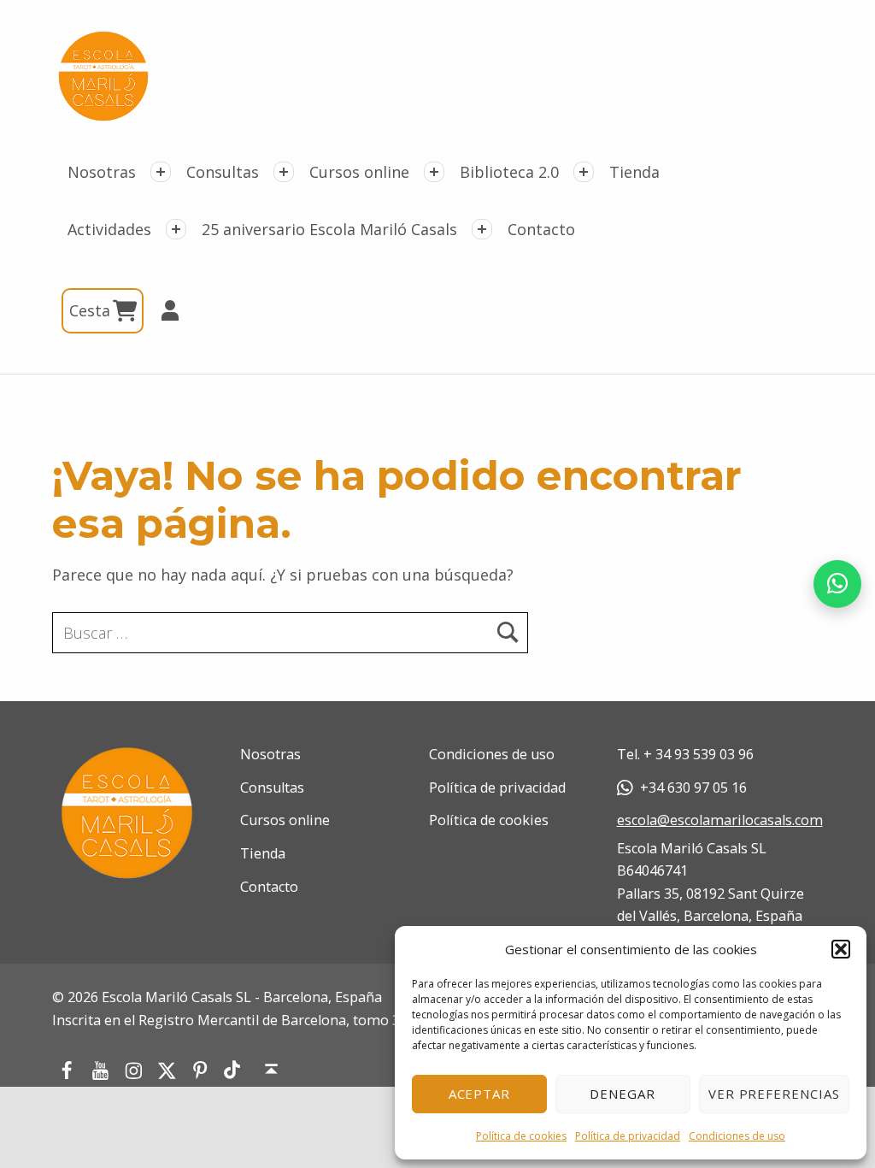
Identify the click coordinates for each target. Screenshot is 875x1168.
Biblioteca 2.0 (509, 172)
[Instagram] (133, 1069)
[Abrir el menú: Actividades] (176, 229)
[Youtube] (100, 1069)
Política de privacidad (627, 1136)
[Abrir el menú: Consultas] (283, 172)
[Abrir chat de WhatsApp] (837, 584)
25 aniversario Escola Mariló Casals (329, 229)
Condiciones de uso (737, 1136)
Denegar (622, 1093)
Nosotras (102, 172)
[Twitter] (167, 1069)
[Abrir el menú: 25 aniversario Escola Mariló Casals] (482, 229)
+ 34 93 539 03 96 (698, 754)
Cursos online (359, 172)
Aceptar (480, 1093)
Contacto (541, 229)
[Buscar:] (290, 632)
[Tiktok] (232, 1070)
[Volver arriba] (272, 1069)
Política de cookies (521, 1136)
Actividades (109, 229)
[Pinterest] (200, 1069)
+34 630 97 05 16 (693, 787)
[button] (840, 949)
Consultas (222, 172)
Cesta (92, 310)
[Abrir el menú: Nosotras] (160, 172)
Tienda (634, 172)
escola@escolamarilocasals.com (720, 820)
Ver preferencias (774, 1093)
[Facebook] (66, 1069)
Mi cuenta (162, 310)
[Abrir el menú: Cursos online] (434, 172)
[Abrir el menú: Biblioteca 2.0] (583, 172)
